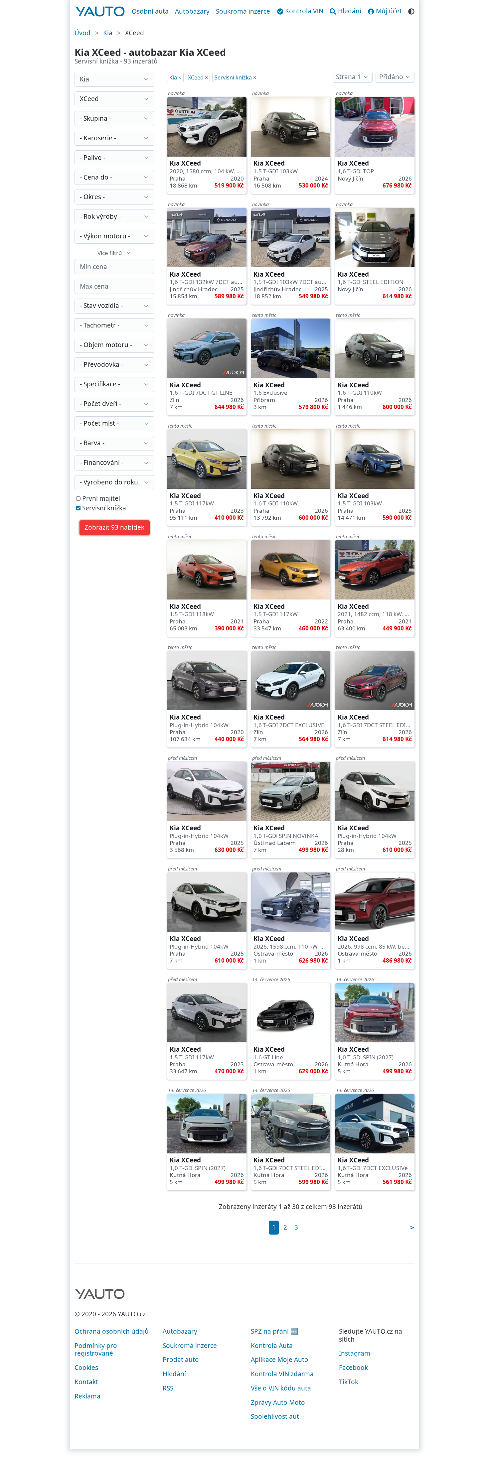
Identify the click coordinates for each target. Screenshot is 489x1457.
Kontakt (86, 1382)
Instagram (354, 1353)
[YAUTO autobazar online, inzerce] (100, 11)
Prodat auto (181, 1359)
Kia (107, 33)
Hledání (174, 1374)
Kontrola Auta (272, 1345)
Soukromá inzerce (243, 11)
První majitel (100, 499)
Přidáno (391, 76)
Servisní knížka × (235, 77)
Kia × (175, 77)
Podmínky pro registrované (96, 1349)
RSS (168, 1388)
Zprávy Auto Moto (278, 1402)
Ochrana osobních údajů (112, 1331)
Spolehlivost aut (275, 1416)
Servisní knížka (103, 508)
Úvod (82, 33)
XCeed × (198, 77)
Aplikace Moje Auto (279, 1359)
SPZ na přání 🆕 (274, 1331)
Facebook (353, 1367)
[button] (115, 527)
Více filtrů (109, 253)
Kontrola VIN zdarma (282, 1374)
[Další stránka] (412, 1227)
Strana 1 (348, 76)
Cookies (86, 1367)
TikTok (348, 1382)
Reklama (87, 1396)
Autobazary (192, 11)
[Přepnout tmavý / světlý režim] (411, 10)
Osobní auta (150, 11)
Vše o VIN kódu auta (281, 1388)
